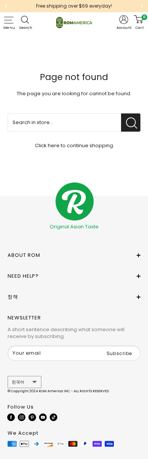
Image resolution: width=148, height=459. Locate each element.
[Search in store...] (130, 122)
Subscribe (119, 353)
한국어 (18, 382)
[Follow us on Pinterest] (32, 417)
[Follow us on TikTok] (53, 417)
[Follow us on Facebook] (11, 417)
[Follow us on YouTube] (43, 417)
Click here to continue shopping (74, 145)
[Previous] (6, 6)
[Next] (142, 6)
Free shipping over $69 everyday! (74, 6)
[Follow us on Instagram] (21, 417)
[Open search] (25, 20)
